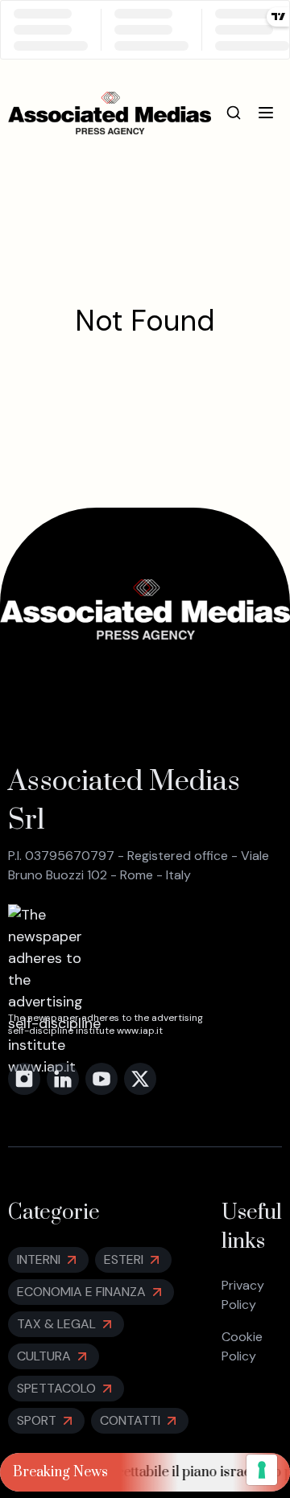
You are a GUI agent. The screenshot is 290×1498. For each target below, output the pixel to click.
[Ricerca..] (234, 113)
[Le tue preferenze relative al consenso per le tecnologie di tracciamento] (261, 1470)
